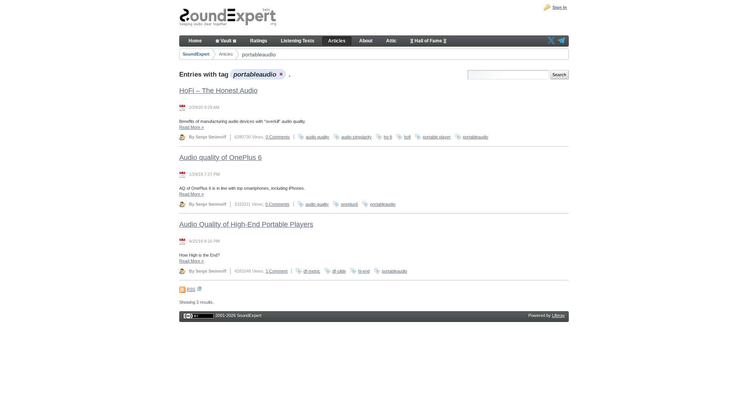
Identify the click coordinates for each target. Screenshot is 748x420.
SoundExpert (196, 54)
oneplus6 (349, 204)
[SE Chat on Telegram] (561, 41)
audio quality (317, 137)
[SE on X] (551, 41)
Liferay (558, 315)
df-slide (339, 271)
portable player (437, 137)
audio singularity (356, 137)
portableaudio (259, 54)
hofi (407, 137)
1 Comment (277, 271)
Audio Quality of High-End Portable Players (246, 224)
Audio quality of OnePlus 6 (220, 157)
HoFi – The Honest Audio (218, 90)
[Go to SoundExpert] (228, 18)
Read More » (191, 127)
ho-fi (388, 137)
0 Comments (278, 137)
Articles (226, 54)
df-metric (311, 271)
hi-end (364, 271)
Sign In (559, 7)
